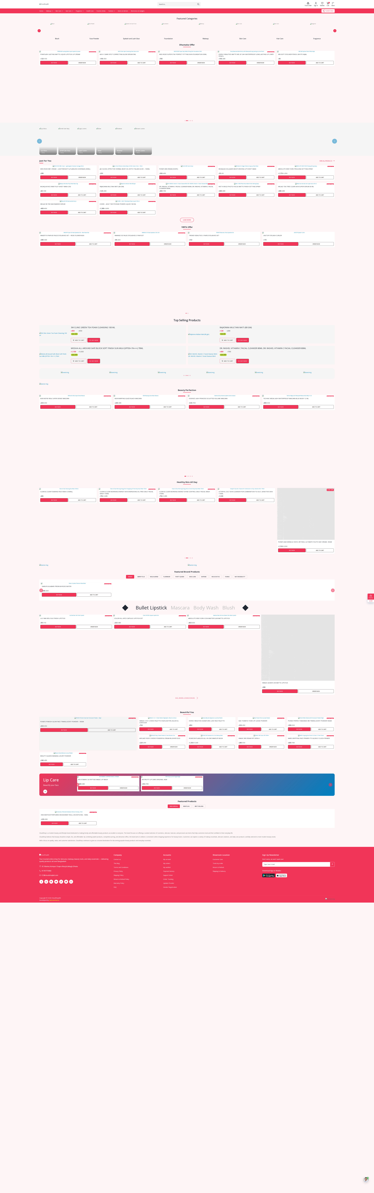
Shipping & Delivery (219, 871)
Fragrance (79, 11)
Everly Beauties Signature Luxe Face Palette (207, 721)
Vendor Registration (170, 887)
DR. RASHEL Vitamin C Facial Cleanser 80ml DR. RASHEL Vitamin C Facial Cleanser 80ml (186, 187)
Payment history (168, 871)
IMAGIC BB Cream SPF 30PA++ (249, 738)
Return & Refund (218, 867)
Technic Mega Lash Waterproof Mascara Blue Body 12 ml (286, 398)
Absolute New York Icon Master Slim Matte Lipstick (61, 618)
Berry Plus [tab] (141, 577)
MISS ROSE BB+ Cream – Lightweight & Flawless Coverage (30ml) (65, 169)
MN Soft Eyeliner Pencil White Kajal (233, 54)
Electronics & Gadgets (138, 11)
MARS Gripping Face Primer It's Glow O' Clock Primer (309, 738)
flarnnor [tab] (166, 577)
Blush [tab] (228, 607)
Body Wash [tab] (206, 607)
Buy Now (54, 63)
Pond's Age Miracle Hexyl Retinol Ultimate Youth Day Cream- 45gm (245, 492)
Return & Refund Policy (121, 879)
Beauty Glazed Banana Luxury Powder (55, 756)
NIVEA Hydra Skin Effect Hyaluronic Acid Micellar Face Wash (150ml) (305, 542)
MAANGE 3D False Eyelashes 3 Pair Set (129, 235)
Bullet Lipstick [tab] (151, 607)
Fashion (110, 11)
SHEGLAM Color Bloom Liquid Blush (292, 104)
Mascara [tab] (180, 607)
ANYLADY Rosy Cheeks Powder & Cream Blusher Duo (159, 738)
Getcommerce (54, 900)
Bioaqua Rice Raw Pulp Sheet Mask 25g (55, 186)
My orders (166, 863)
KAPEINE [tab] (203, 577)
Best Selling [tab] (199, 806)
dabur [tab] (130, 577)
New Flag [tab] (186, 806)
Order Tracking (168, 879)
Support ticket (168, 875)
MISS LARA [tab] (192, 577)
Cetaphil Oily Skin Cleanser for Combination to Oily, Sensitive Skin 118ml (186, 492)
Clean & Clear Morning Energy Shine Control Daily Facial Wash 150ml (125, 492)
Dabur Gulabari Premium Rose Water (56, 586)
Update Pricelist (168, 883)
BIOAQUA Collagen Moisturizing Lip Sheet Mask (237, 169)
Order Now (141, 63)
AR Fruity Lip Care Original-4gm (154, 779)
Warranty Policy (119, 883)
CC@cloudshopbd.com (50, 875)
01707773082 (46, 871)
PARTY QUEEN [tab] (179, 577)
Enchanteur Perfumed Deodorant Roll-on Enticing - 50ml (64, 815)
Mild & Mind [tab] (154, 577)
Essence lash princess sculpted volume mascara (208, 398)
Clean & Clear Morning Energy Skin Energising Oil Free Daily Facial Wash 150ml (67, 492)
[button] (39, 30)
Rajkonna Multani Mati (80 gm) (112, 186)
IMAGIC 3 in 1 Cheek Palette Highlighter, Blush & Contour (158, 721)
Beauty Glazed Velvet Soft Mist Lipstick (278, 683)
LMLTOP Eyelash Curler (272, 235)
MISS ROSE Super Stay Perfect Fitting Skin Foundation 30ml (123, 54)
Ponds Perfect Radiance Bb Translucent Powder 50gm (310, 721)
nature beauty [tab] (240, 577)
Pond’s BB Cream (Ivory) (168, 169)
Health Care (90, 11)
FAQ (115, 887)
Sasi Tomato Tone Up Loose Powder (253, 721)
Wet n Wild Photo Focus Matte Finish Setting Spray (239, 186)
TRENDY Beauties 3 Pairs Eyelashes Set (204, 235)
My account (167, 859)
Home (41, 11)
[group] (65, 372)
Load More (187, 220)
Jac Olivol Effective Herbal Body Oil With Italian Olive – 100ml (125, 169)
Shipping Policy (118, 875)
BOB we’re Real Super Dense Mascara (54, 398)
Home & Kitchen (123, 11)
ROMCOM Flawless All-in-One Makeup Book (206, 738)
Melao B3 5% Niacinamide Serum (52, 204)
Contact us (117, 859)
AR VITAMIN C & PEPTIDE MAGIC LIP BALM (93, 779)
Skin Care (58, 11)
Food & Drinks (101, 11)
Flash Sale (329, 11)
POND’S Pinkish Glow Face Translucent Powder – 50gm (62, 722)
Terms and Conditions (121, 867)
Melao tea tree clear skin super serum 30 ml (296, 186)
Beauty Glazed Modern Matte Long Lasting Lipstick (209, 683)
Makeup (48, 11)
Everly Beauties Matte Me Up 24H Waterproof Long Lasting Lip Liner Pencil (186, 55)
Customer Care (218, 859)
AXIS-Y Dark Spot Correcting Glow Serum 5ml (58, 54)
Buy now (95, 340)
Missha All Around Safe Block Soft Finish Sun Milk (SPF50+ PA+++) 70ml (107, 348)
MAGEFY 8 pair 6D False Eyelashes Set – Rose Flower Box (62, 235)
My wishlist (167, 867)
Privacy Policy (118, 871)
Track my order (218, 863)
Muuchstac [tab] (216, 577)
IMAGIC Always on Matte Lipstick (127, 618)
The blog (117, 863)
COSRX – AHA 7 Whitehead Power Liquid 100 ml (118, 204)
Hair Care (68, 11)
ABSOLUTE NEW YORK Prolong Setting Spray (295, 169)
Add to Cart (82, 63)
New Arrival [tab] (174, 806)
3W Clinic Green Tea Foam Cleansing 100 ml (93, 327)
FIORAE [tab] (227, 577)
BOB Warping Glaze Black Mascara (128, 398)
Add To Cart (79, 340)
